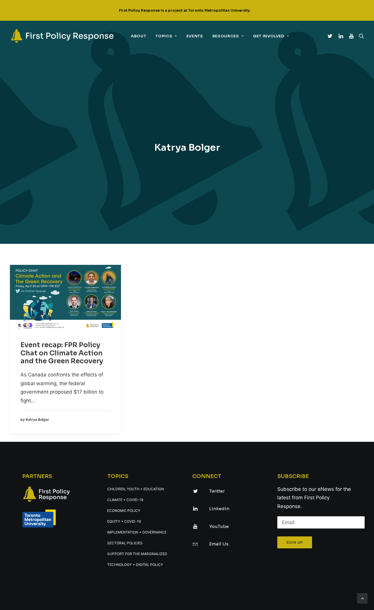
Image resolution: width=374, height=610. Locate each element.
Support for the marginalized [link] (137, 554)
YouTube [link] (219, 526)
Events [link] (194, 36)
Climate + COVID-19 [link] (125, 500)
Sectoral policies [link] (125, 543)
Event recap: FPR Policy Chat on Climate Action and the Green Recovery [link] (61, 353)
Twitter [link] (217, 491)
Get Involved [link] (268, 36)
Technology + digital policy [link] (135, 564)
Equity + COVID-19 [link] (124, 521)
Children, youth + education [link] (135, 489)
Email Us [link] (218, 544)
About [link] (138, 36)
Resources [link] (225, 36)
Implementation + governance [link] (137, 532)
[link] (62, 36)
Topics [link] (163, 36)
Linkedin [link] (219, 508)
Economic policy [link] (123, 510)
